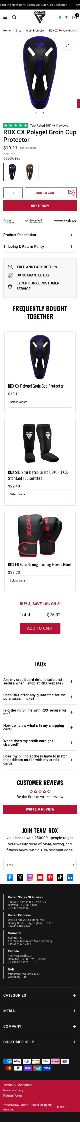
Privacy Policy (13, 1090)
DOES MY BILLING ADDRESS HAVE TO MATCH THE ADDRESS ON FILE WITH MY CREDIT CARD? (35, 759)
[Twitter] (20, 877)
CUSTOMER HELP (18, 1042)
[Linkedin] (70, 877)
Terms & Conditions (17, 1085)
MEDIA (9, 1011)
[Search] (13, 17)
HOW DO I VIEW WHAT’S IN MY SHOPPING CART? (33, 727)
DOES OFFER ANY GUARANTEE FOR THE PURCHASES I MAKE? (34, 697)
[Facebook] (10, 877)
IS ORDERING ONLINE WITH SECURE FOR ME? (34, 712)
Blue (12, 172)
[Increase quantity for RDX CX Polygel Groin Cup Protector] (19, 193)
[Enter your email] (72, 865)
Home (7, 30)
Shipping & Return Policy (23, 247)
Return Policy (12, 1096)
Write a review (40, 809)
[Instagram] (30, 877)
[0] (74, 17)
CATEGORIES (14, 995)
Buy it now (40, 205)
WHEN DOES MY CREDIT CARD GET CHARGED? (28, 743)
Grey (30, 172)
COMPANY (12, 1026)
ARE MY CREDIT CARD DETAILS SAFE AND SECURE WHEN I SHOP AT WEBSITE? (33, 681)
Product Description (19, 235)
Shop (18, 30)
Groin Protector (35, 30)
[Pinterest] (50, 877)
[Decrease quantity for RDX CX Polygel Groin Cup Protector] (7, 193)
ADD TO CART (40, 628)
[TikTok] (60, 877)
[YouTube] (40, 877)
